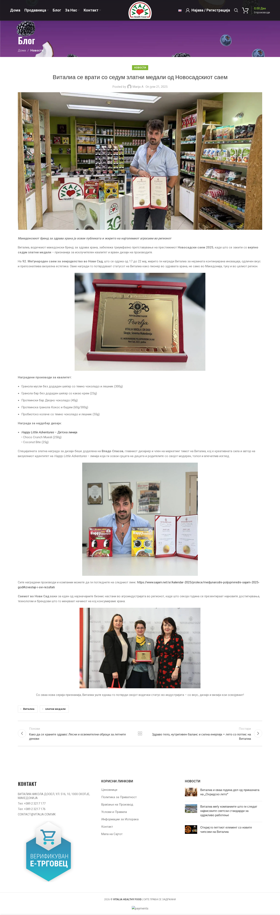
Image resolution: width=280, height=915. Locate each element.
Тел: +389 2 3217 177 (32, 803)
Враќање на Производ (117, 804)
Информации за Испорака (120, 819)
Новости (36, 50)
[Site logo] (140, 10)
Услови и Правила (114, 812)
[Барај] (236, 10)
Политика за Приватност (119, 797)
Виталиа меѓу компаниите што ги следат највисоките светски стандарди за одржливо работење (228, 810)
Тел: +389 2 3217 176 (32, 809)
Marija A (138, 87)
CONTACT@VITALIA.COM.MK (37, 814)
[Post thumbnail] (191, 793)
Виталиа (28, 708)
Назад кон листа (140, 733)
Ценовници (109, 790)
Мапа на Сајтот (112, 834)
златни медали (55, 708)
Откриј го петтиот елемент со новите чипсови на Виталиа (226, 829)
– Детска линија (49, 432)
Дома (22, 50)
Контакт (107, 827)
